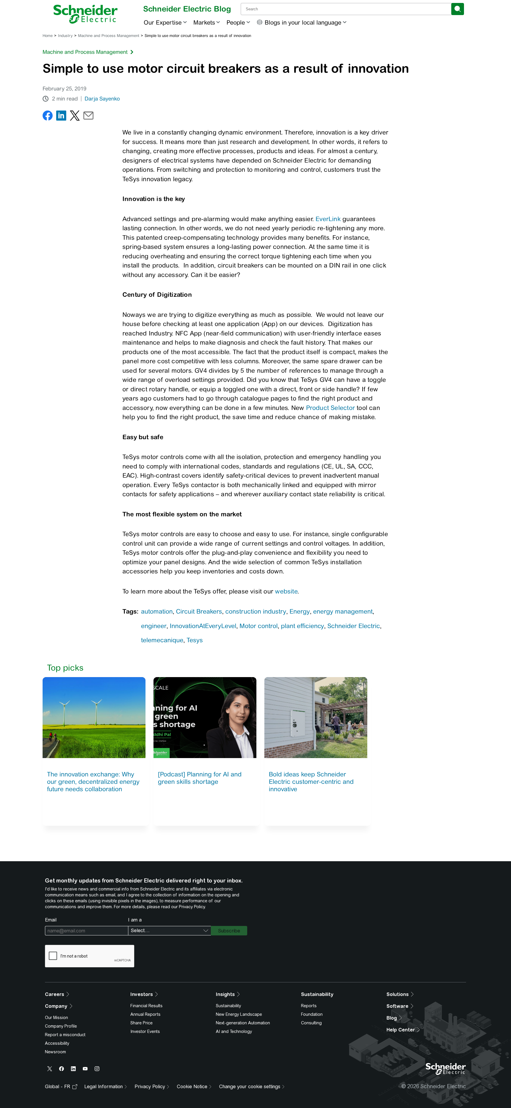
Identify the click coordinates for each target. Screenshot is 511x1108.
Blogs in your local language (303, 22)
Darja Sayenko (102, 98)
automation (157, 611)
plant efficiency (302, 626)
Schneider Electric (353, 626)
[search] (457, 9)
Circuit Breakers (199, 611)
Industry (65, 35)
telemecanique (162, 640)
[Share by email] (88, 117)
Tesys (195, 640)
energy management (343, 611)
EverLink (328, 219)
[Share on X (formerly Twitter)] (75, 117)
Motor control (259, 626)
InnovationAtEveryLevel (203, 626)
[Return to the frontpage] (86, 14)
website (286, 591)
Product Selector (330, 407)
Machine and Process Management (108, 35)
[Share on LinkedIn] (61, 117)
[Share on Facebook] (48, 117)
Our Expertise (163, 22)
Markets (204, 22)
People (236, 22)
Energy (300, 611)
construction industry (255, 611)
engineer (153, 626)
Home (48, 35)
